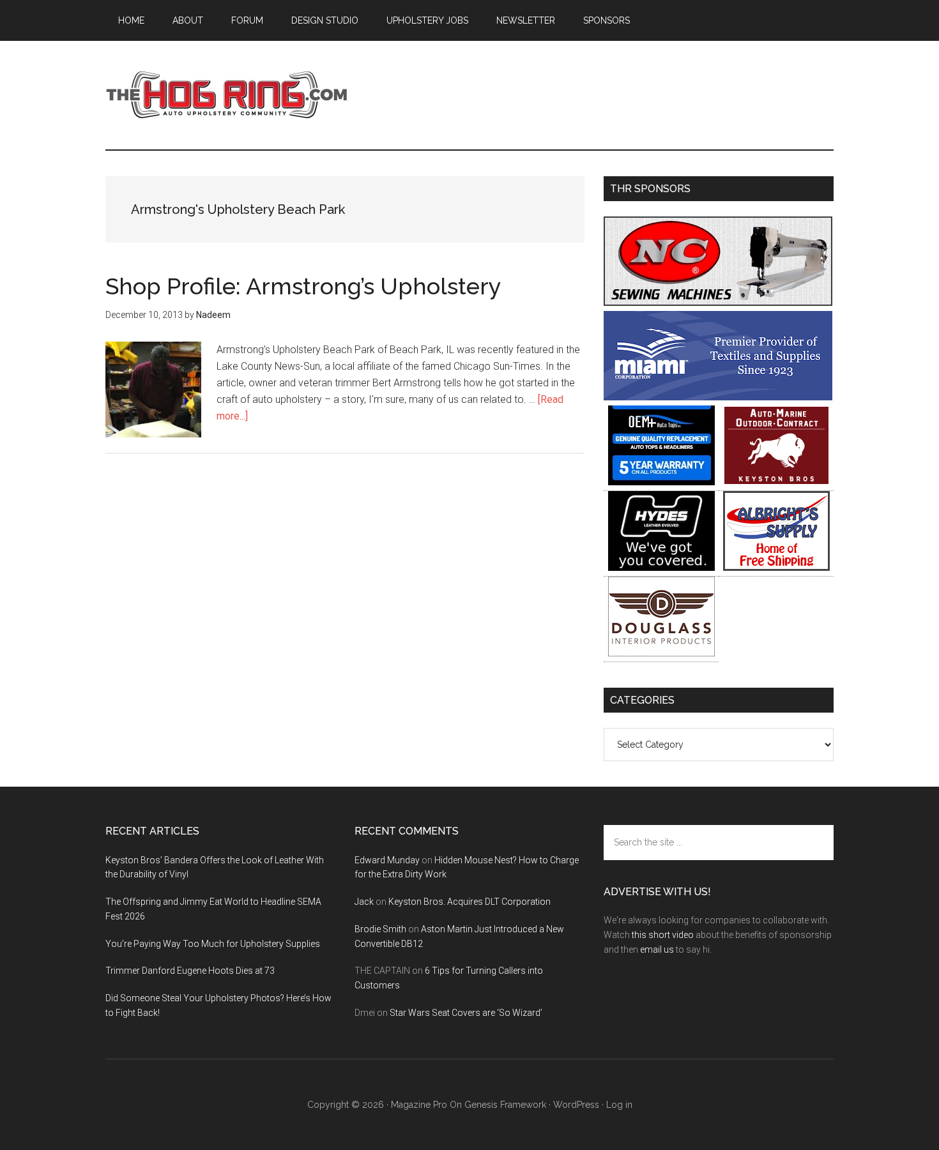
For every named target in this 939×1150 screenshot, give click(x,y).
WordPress (576, 1105)
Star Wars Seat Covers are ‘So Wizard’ (466, 1013)
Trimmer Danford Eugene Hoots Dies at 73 (190, 970)
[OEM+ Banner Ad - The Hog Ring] (661, 482)
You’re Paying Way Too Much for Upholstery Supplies (212, 944)
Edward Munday (387, 860)
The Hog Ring (226, 95)
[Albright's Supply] (776, 567)
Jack (364, 902)
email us (657, 949)
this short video (663, 935)
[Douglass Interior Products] (661, 653)
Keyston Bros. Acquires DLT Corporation (469, 902)
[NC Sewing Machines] (718, 302)
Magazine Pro (419, 1105)
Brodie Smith (380, 929)
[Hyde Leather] (661, 567)
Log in (619, 1105)
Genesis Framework (505, 1105)
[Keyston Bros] (776, 482)
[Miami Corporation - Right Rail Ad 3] (718, 397)
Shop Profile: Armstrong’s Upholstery (303, 286)
